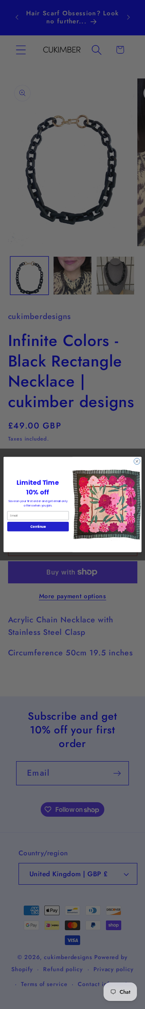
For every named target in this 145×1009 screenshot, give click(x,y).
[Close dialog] (137, 461)
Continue (38, 526)
